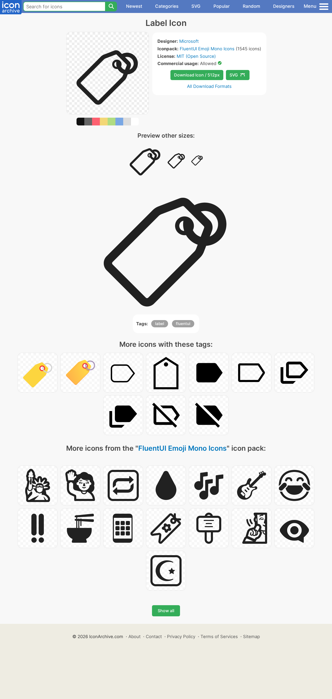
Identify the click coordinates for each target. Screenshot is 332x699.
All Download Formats (209, 86)
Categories (166, 6)
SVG (195, 6)
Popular (221, 6)
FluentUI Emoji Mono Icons (207, 48)
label (159, 323)
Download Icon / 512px (197, 74)
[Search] (111, 6)
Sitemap (251, 636)
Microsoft (189, 41)
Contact (154, 636)
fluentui (183, 323)
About (134, 636)
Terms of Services (219, 636)
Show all (166, 610)
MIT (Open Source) (196, 56)
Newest (134, 6)
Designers (283, 6)
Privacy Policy (181, 636)
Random (251, 6)
